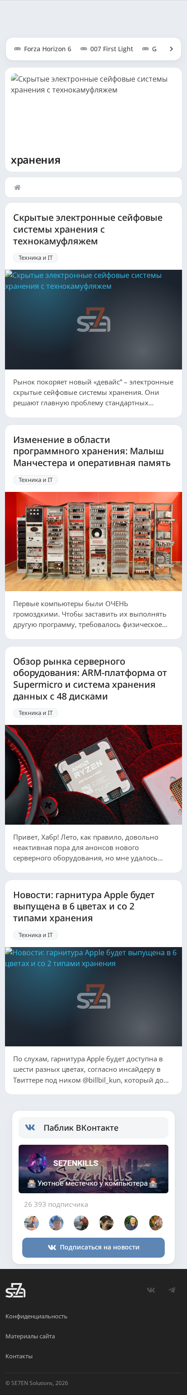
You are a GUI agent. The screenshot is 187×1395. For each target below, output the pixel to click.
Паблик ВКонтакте (81, 1127)
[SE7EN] (15, 1290)
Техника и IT (36, 257)
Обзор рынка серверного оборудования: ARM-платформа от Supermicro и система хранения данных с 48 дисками (90, 679)
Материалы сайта (30, 1336)
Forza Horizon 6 (47, 48)
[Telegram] (172, 1290)
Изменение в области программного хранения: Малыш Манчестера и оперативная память (92, 451)
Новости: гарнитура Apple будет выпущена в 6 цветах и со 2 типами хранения (84, 906)
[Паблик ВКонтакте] (34, 1127)
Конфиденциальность (36, 1316)
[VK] (151, 1290)
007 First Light (111, 48)
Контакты (19, 1356)
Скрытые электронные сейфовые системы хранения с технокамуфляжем (87, 229)
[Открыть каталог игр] (167, 49)
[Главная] (19, 187)
